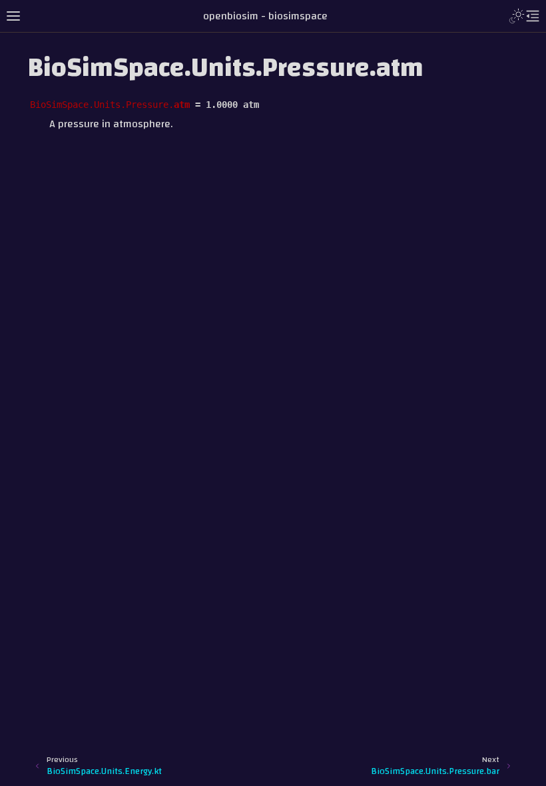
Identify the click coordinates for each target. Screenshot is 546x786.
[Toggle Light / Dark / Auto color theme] (517, 16)
